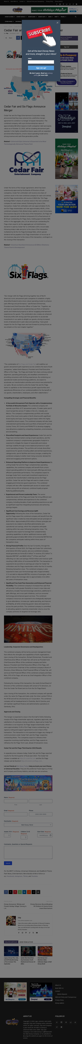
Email (30, 58)
